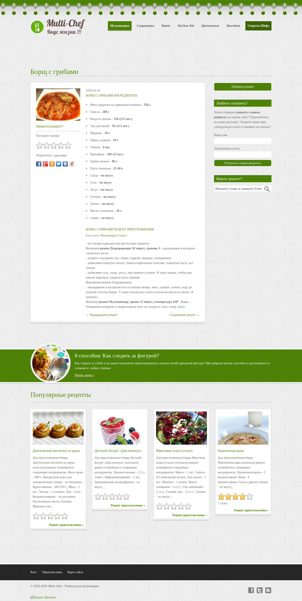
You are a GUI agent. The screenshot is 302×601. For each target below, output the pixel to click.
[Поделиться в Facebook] (38, 164)
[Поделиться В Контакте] (65, 164)
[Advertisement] (151, 51)
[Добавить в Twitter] (58, 164)
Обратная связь (52, 572)
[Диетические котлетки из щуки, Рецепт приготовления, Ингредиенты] (58, 428)
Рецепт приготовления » (66, 525)
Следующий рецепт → (185, 315)
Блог (34, 572)
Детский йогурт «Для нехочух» (118, 451)
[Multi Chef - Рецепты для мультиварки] (58, 27)
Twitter (259, 590)
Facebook (251, 590)
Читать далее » (84, 375)
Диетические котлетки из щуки (56, 451)
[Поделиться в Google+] (45, 164)
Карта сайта (75, 572)
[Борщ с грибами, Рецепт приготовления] (58, 104)
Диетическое (210, 25)
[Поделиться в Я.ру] (72, 164)
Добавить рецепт (242, 86)
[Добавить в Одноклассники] (52, 164)
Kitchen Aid (186, 25)
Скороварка (145, 25)
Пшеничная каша (231, 451)
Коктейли (233, 25)
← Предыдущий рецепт (101, 315)
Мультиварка (119, 25)
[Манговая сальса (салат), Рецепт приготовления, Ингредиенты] (181, 428)
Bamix (166, 25)
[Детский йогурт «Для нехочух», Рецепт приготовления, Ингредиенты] (119, 428)
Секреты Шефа (258, 25)
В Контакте (268, 590)
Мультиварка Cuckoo (113, 235)
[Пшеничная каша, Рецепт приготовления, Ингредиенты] (243, 428)
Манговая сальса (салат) (174, 451)
